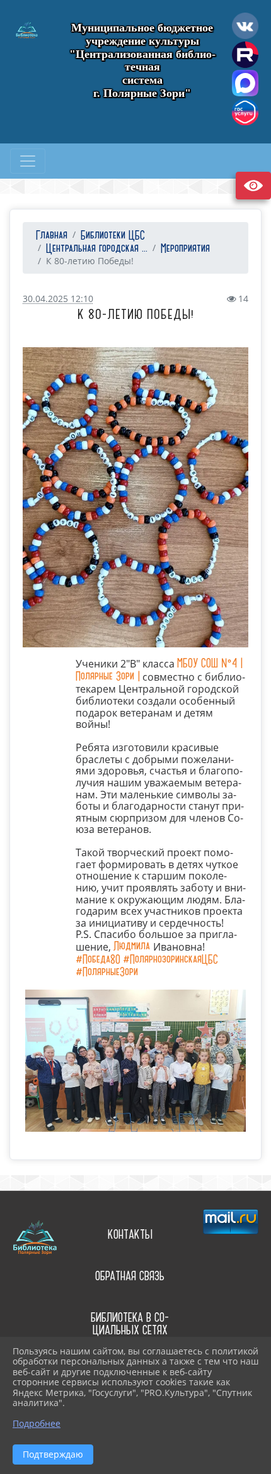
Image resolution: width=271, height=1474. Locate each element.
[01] (135, 497)
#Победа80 (98, 959)
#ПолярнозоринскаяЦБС (170, 959)
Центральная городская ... (96, 249)
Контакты (130, 1234)
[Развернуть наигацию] (27, 161)
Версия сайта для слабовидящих (253, 185)
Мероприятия (185, 249)
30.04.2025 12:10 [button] (58, 298)
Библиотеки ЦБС (113, 235)
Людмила (133, 946)
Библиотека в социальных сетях (130, 1324)
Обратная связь (129, 1276)
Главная (50, 235)
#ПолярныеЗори (107, 972)
